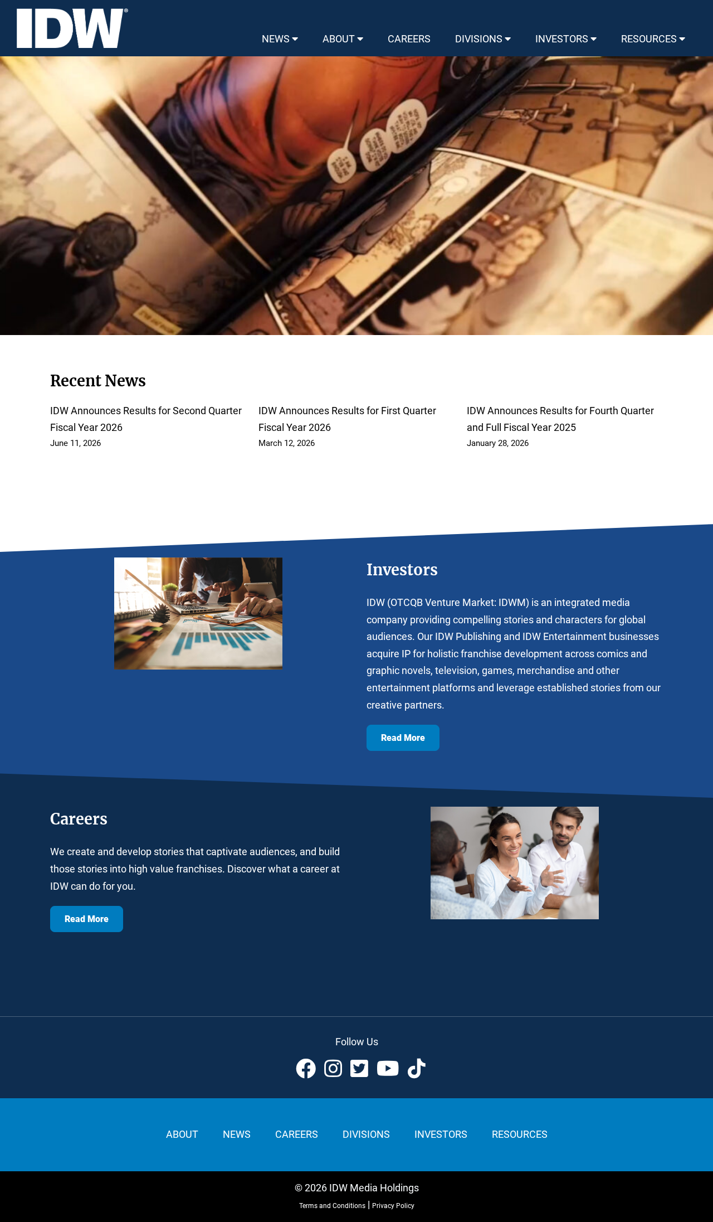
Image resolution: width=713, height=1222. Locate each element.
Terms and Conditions (332, 1206)
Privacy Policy (393, 1206)
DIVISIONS (480, 39)
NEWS (277, 39)
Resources (520, 1134)
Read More (403, 738)
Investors (440, 1134)
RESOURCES (650, 39)
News (237, 1134)
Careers (296, 1134)
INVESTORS (562, 39)
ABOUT (340, 39)
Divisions (366, 1134)
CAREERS (409, 39)
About (182, 1134)
